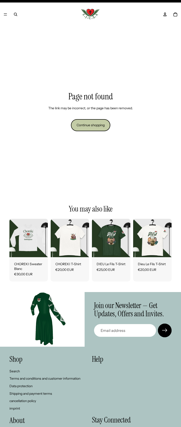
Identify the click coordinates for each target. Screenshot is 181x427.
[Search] (15, 14)
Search (14, 371)
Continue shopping (91, 125)
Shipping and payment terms (30, 393)
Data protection (21, 386)
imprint (14, 408)
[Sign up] (165, 330)
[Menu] (5, 14)
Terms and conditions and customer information (44, 378)
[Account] (165, 14)
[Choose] (40, 250)
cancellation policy (22, 401)
